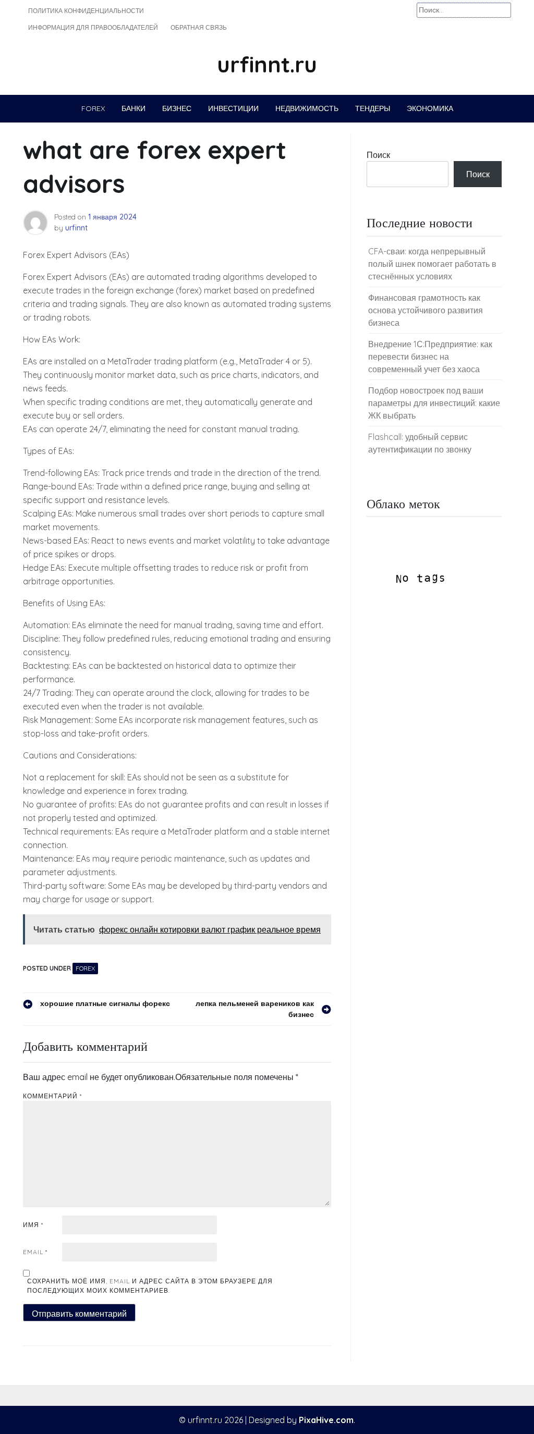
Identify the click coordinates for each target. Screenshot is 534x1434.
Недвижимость (306, 108)
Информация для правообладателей (93, 27)
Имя (33, 1225)
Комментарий (52, 1096)
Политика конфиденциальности (86, 11)
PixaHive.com (326, 1420)
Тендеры (372, 108)
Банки (133, 108)
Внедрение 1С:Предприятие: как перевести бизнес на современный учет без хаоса (430, 356)
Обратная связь (199, 27)
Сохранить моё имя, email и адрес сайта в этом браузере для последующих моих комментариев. (150, 1285)
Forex (93, 108)
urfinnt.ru (267, 64)
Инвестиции (233, 108)
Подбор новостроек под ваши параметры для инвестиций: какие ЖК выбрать (434, 403)
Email (35, 1252)
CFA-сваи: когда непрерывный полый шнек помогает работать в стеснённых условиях (432, 263)
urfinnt (76, 227)
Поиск (378, 155)
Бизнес (176, 108)
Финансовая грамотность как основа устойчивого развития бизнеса (425, 310)
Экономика (430, 108)
